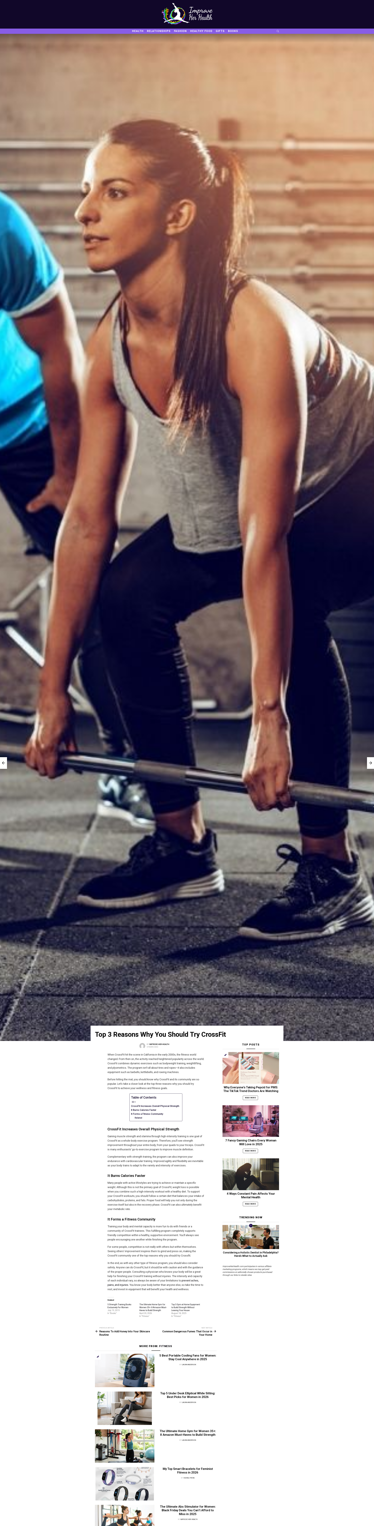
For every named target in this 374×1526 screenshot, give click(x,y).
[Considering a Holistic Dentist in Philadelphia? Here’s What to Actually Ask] (251, 1237)
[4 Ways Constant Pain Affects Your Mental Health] (251, 1174)
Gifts (220, 31)
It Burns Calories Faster (143, 1110)
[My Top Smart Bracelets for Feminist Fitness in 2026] (124, 1483)
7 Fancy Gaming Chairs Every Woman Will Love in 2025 (250, 1142)
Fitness (165, 1346)
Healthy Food (201, 31)
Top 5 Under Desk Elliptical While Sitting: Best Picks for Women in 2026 (187, 1395)
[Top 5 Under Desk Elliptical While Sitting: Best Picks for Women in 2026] (124, 1408)
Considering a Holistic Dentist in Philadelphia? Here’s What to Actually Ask (251, 1254)
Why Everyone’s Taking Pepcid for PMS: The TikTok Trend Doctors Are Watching (250, 1089)
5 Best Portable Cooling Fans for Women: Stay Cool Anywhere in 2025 (187, 1357)
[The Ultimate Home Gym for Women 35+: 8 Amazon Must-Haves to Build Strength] (124, 1446)
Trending (98, 1357)
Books (233, 31)
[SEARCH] (278, 31)
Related (138, 1117)
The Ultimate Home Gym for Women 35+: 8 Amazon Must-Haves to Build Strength (153, 1307)
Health (138, 31)
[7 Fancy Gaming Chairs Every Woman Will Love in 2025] (251, 1121)
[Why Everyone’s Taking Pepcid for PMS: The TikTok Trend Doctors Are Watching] (251, 1068)
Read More (250, 1098)
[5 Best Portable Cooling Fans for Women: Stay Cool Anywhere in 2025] (124, 1370)
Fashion (180, 31)
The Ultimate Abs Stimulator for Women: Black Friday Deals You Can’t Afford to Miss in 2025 (188, 1510)
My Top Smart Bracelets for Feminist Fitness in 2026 (188, 1470)
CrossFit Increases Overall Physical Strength (155, 1106)
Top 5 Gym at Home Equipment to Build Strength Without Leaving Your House (185, 1307)
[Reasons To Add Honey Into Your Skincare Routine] (3, 763)
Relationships (158, 31)
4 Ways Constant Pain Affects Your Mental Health (251, 1195)
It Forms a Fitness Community (147, 1114)
